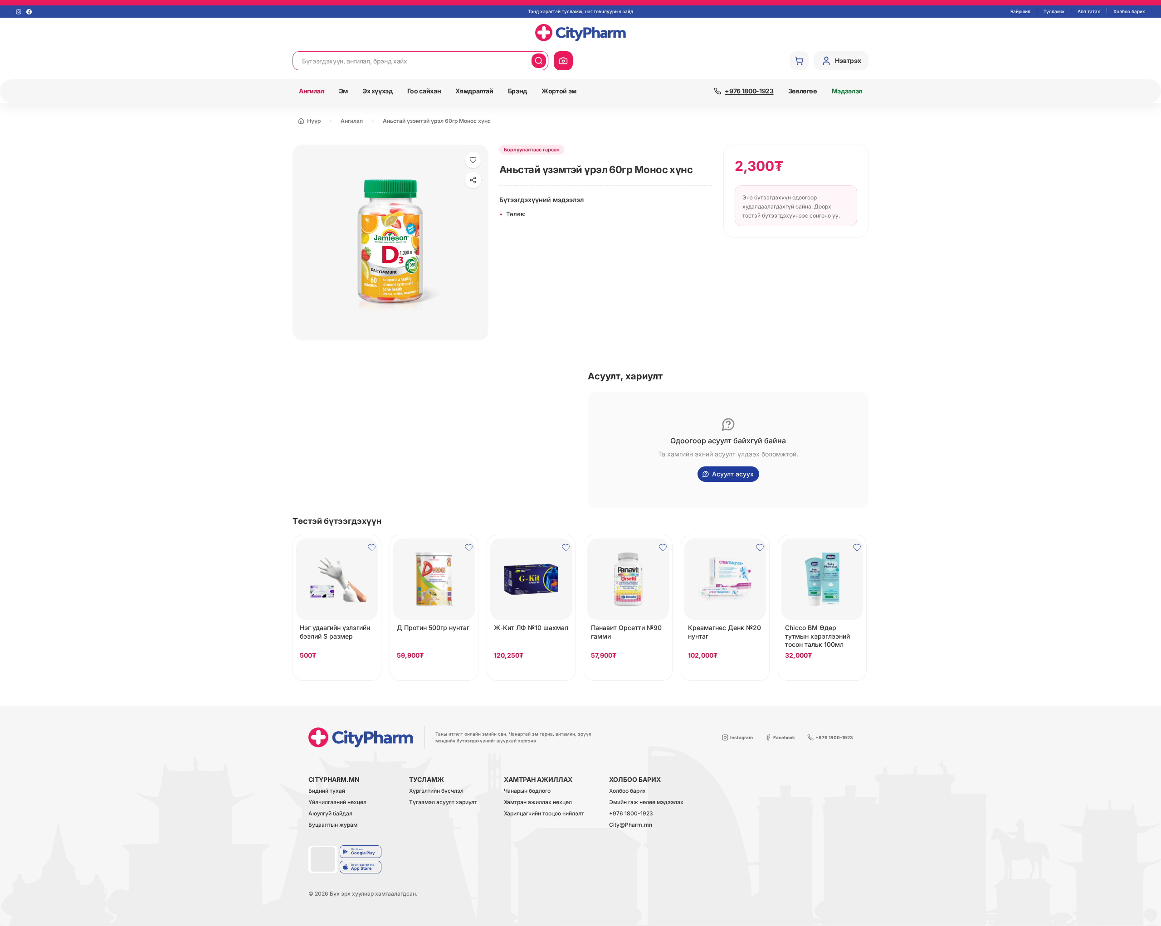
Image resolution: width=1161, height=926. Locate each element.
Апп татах (1089, 11)
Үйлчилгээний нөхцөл (337, 802)
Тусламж (1054, 11)
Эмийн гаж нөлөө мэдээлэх (646, 802)
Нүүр (314, 120)
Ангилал (311, 91)
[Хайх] (539, 60)
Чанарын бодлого (527, 791)
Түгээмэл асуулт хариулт (443, 802)
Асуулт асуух (733, 474)
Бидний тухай (326, 791)
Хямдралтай (474, 91)
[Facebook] (29, 12)
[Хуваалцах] (473, 180)
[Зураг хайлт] (563, 60)
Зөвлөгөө (802, 91)
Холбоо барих (1129, 11)
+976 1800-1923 (631, 814)
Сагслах (336, 671)
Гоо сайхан (424, 91)
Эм (343, 91)
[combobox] (412, 61)
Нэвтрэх (848, 60)
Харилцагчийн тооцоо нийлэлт (544, 814)
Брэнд (517, 91)
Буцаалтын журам (332, 825)
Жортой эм (558, 91)
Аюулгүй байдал (330, 814)
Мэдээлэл (847, 91)
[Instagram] (18, 12)
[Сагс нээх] (799, 60)
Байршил (1020, 11)
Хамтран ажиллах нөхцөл (538, 802)
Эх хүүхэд (377, 91)
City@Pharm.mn (630, 825)
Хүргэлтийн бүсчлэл (436, 791)
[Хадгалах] (473, 160)
